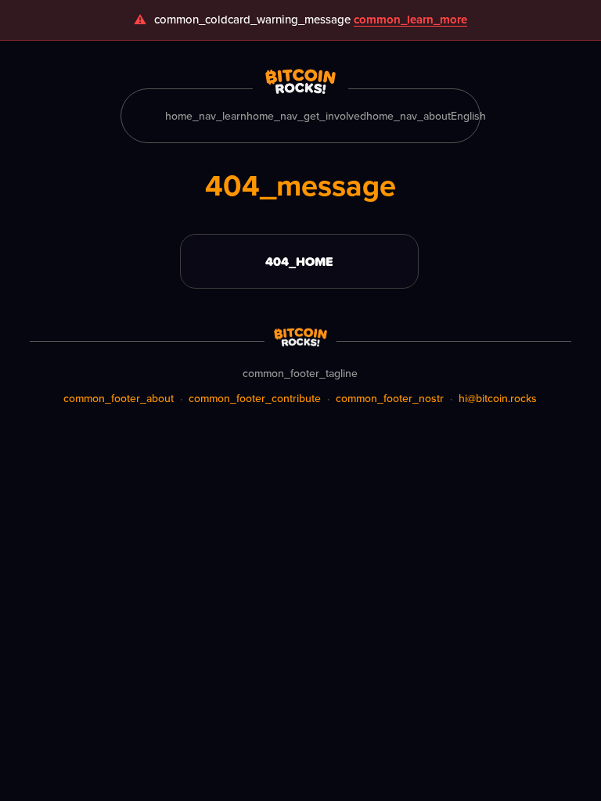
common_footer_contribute (255, 398)
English (468, 116)
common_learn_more (410, 19)
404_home (299, 261)
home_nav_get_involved (306, 116)
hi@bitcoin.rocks (498, 398)
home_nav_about (408, 116)
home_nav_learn (206, 116)
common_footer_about (118, 398)
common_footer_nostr (390, 398)
